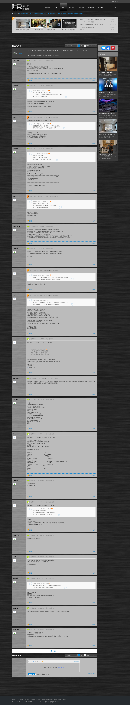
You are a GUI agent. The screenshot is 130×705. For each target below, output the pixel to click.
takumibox (16, 378)
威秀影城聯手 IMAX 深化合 (106, 93)
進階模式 (76, 661)
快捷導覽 (116, 7)
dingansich (16, 434)
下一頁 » (54, 651)
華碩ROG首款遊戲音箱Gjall (107, 113)
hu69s (15, 557)
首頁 (56, 7)
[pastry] (14, 53)
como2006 (16, 60)
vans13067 (16, 535)
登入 (113, 1)
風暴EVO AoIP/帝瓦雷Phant (107, 134)
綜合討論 (91, 7)
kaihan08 (15, 85)
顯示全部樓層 (49, 60)
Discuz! (21, 702)
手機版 (33, 699)
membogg (16, 629)
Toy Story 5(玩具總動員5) (87, 27)
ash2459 (15, 248)
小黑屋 (38, 699)
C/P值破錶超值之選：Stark (106, 155)
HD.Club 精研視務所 (12, 13)
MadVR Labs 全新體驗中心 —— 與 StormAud (75, 30)
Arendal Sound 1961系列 (87, 22)
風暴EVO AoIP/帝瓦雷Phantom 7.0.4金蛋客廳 (28, 30)
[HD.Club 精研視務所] (21, 7)
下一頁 (93, 46)
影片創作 (81, 7)
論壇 (63, 7)
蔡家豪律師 (54, 699)
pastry (20, 53)
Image (33, 661)
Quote (38, 661)
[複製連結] (57, 55)
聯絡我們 (14, 699)
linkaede (15, 480)
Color (31, 661)
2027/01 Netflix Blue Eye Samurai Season (91, 24)
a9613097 (15, 399)
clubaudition (17, 226)
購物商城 (47, 7)
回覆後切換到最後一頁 (43, 674)
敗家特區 (71, 7)
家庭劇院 (100, 7)
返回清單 (69, 46)
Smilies (42, 661)
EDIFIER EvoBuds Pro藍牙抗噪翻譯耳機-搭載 (92, 19)
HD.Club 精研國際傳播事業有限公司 (49, 702)
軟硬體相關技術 (23, 13)
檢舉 (94, 80)
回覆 (30, 80)
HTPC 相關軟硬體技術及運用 (38, 13)
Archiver (27, 699)
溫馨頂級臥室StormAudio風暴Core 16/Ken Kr (59, 30)
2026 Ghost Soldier (85, 30)
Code (40, 661)
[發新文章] (17, 45)
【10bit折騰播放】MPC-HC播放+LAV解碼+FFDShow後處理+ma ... (66, 13)
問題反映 (20, 699)
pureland (15, 578)
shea (14, 339)
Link (35, 661)
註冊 (116, 1)
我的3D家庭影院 (38, 30)
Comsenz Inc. (35, 702)
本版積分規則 (91, 673)
